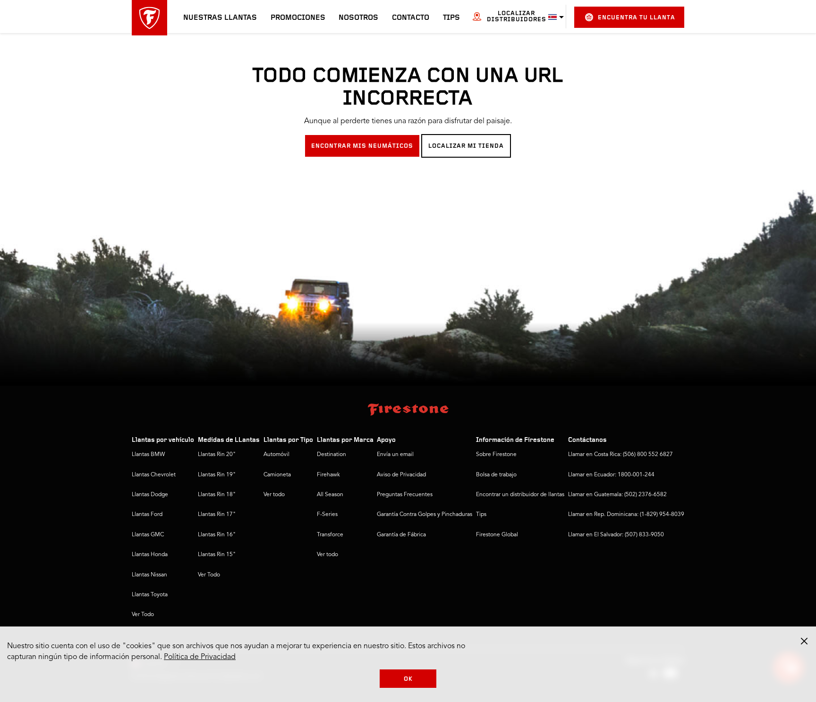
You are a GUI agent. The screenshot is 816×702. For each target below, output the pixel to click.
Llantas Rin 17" (217, 514)
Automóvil (276, 454)
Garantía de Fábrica (401, 535)
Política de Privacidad (200, 657)
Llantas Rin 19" (217, 475)
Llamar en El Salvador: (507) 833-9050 (616, 535)
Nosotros (358, 18)
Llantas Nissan (149, 575)
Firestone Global (497, 535)
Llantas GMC (148, 535)
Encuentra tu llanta (636, 18)
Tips (451, 18)
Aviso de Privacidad (401, 475)
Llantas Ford (147, 514)
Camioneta (277, 475)
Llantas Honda (150, 555)
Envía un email (395, 454)
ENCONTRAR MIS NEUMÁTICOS (362, 146)
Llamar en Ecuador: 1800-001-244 (611, 475)
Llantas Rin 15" (217, 555)
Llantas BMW (148, 454)
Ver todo (274, 495)
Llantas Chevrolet (154, 475)
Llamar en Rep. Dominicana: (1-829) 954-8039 (626, 514)
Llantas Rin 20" (217, 454)
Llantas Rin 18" (217, 495)
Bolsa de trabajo (496, 475)
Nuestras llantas (220, 18)
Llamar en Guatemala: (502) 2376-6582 (617, 495)
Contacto (410, 18)
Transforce (330, 535)
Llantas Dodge (150, 495)
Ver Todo (143, 614)
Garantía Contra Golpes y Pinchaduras (424, 514)
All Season (330, 495)
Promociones (298, 18)
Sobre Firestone (496, 454)
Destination (331, 454)
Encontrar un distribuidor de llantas (520, 495)
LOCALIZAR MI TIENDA (466, 146)
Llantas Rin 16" (217, 535)
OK (408, 679)
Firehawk (328, 475)
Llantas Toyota (150, 595)
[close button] (804, 641)
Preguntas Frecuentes (405, 495)
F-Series (327, 514)
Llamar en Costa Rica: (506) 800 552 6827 (620, 454)
